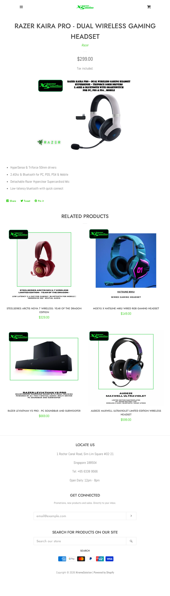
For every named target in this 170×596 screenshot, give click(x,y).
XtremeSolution (84, 572)
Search (85, 551)
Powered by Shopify (104, 572)
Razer (85, 45)
